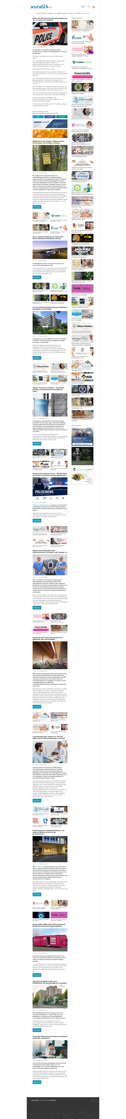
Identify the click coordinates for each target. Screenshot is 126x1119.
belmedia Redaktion (43, 47)
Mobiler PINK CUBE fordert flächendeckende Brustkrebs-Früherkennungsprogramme (49, 925)
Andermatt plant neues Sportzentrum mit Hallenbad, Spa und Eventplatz (48, 638)
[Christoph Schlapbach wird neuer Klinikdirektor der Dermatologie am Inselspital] (50, 996)
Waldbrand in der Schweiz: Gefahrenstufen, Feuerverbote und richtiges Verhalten (49, 142)
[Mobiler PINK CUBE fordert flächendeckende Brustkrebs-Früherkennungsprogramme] (50, 939)
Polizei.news (36, 505)
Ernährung (65, 13)
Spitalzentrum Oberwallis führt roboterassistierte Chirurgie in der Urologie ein (50, 551)
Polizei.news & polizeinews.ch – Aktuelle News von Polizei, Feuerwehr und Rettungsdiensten (50, 474)
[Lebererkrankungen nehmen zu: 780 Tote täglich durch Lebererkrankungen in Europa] (50, 751)
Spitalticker (43, 13)
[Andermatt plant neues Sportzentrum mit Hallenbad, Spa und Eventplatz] (50, 655)
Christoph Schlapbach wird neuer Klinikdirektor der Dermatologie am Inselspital (50, 982)
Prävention (50, 13)
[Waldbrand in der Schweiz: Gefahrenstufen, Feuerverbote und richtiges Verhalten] (50, 158)
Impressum (35, 1100)
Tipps (87, 13)
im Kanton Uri (39, 866)
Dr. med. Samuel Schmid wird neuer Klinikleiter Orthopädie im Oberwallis (50, 308)
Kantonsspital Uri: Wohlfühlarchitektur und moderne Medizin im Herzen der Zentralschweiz (48, 832)
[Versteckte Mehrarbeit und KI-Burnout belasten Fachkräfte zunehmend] (50, 1049)
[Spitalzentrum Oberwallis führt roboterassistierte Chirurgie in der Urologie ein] (50, 564)
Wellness (83, 13)
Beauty (74, 13)
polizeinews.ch (47, 505)
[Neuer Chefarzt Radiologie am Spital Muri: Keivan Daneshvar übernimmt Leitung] (50, 250)
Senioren (59, 13)
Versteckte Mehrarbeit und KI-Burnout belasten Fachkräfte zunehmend (50, 1037)
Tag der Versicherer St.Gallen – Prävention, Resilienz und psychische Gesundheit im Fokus (48, 389)
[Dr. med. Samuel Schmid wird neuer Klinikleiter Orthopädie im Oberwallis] (50, 322)
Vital (55, 13)
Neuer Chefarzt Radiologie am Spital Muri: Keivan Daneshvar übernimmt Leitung (48, 237)
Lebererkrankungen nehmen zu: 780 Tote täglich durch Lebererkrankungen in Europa (49, 737)
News (38, 13)
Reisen (78, 13)
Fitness (70, 13)
